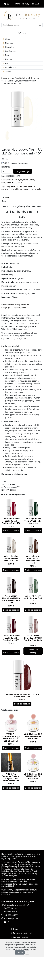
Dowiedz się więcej (33, 651)
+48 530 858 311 (11, 915)
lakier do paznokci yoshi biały (28, 189)
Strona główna (7, 78)
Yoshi (18, 78)
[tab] (24, 197)
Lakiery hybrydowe (19, 179)
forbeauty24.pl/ (11, 918)
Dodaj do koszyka (22, 171)
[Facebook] (5, 3)
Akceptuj (19, 952)
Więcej (33, 949)
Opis (7, 197)
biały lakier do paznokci (16, 186)
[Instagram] (8, 3)
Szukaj (40, 25)
